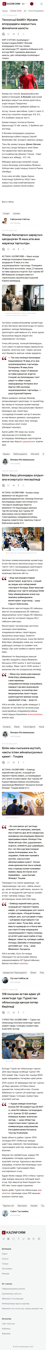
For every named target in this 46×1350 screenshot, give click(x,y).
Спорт (6, 213)
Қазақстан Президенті (15, 972)
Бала (16, 727)
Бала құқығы (20, 454)
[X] (23, 34)
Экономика (7, 1268)
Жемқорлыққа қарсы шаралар (16, 1303)
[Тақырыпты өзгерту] (33, 4)
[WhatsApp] (8, 34)
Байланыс (6, 1328)
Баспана (22, 1206)
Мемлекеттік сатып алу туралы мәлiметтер (22, 1308)
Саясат (5, 1258)
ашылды (23, 963)
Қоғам (16, 213)
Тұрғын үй (8, 1206)
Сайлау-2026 (15, 11)
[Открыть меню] (41, 4)
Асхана (6, 727)
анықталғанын (35, 714)
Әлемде (5, 1273)
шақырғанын (28, 441)
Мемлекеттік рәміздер (12, 1298)
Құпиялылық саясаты (11, 1293)
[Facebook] (18, 34)
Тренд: (5, 11)
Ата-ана (35, 454)
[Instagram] (3, 34)
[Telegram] (13, 34)
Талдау (5, 1263)
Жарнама (6, 1333)
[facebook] (18, 1239)
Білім (33, 972)
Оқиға (4, 1254)
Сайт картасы (8, 1323)
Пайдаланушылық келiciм (13, 1288)
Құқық (6, 454)
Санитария (29, 727)
